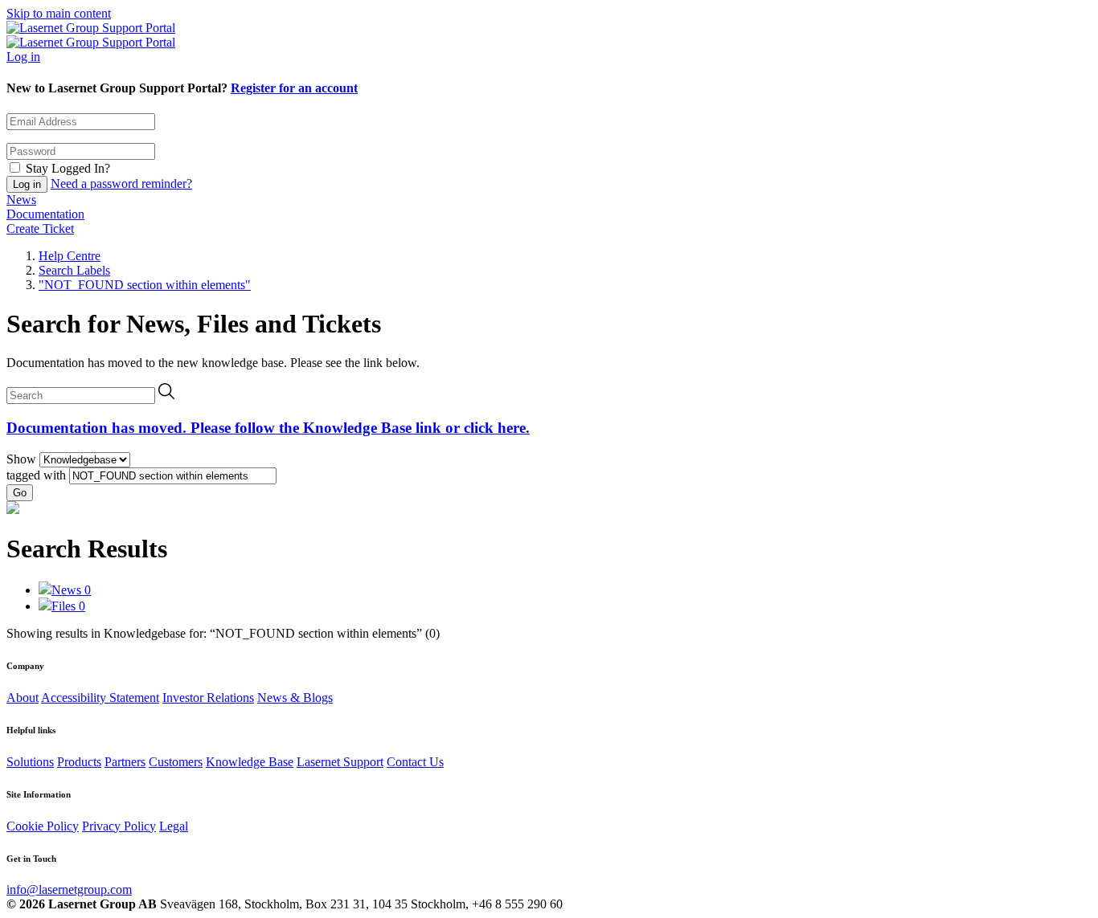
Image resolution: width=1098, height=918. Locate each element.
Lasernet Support (340, 762)
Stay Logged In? (68, 168)
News (21, 199)
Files (68, 606)
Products (79, 762)
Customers (176, 762)
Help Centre (69, 256)
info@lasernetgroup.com (69, 889)
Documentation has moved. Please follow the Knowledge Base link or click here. (268, 427)
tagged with (36, 475)
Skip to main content (58, 13)
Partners (124, 762)
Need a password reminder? (121, 183)
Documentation (45, 214)
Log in (23, 56)
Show (21, 459)
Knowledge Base (249, 762)
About (22, 697)
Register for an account (294, 88)
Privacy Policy (119, 826)
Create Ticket (40, 228)
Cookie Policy (42, 826)
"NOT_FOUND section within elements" (145, 285)
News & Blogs (295, 697)
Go (20, 493)
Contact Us (415, 762)
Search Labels (74, 270)
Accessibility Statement (100, 697)
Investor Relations (208, 697)
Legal (173, 826)
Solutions (30, 762)
